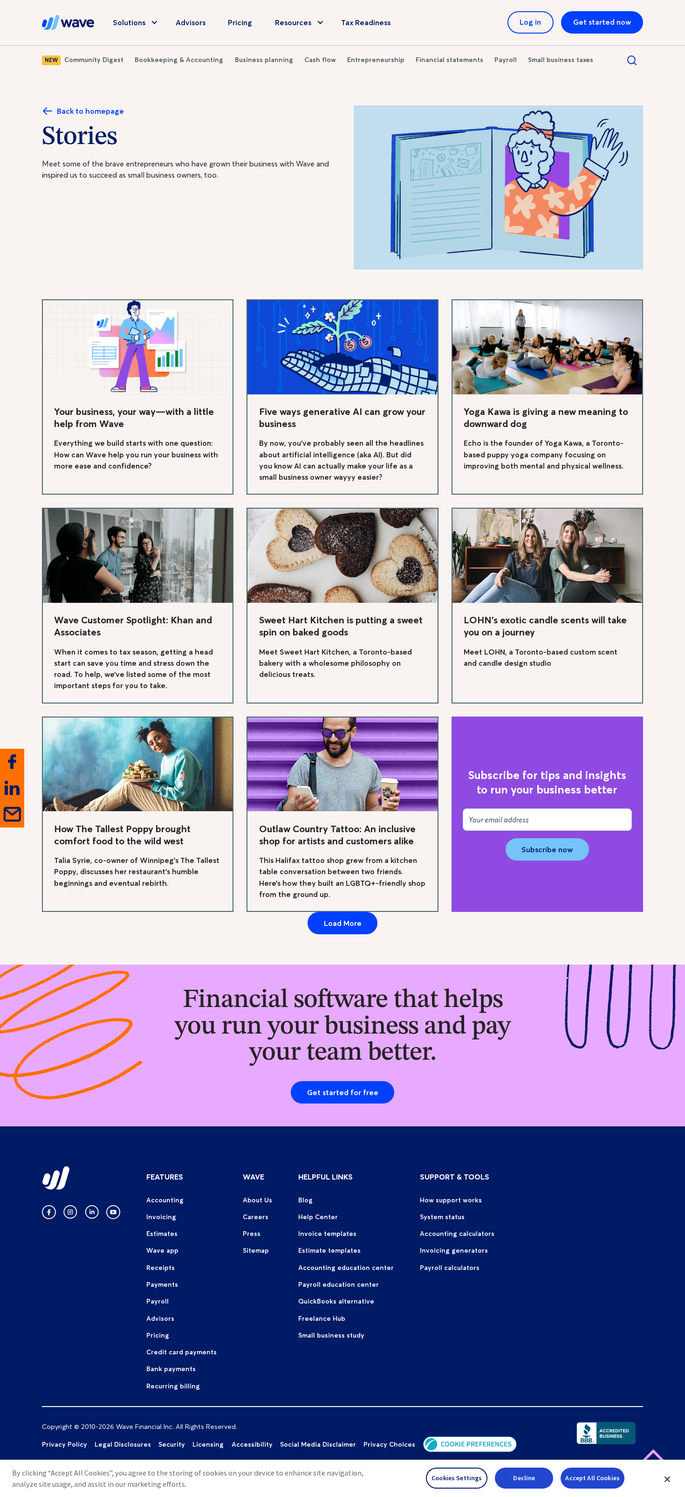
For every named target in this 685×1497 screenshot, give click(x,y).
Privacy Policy (64, 1444)
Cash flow (320, 59)
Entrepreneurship (375, 59)
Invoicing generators (454, 1250)
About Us (257, 1200)
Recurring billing (173, 1386)
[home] (68, 22)
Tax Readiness (365, 22)
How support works (451, 1200)
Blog (305, 1200)
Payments (162, 1284)
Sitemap (256, 1250)
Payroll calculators (450, 1267)
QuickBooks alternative (336, 1301)
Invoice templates (327, 1233)
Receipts (160, 1267)
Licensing (208, 1444)
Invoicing (161, 1217)
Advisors (191, 22)
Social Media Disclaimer (318, 1444)
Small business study (331, 1335)
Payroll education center (338, 1284)
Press (251, 1233)
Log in (530, 22)
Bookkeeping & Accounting (179, 59)
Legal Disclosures (123, 1444)
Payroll (505, 59)
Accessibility (252, 1444)
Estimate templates (329, 1250)
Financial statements (449, 59)
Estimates (162, 1233)
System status (442, 1217)
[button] (667, 1479)
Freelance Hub (321, 1318)
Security (171, 1444)
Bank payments (171, 1369)
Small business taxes (560, 59)
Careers (255, 1217)
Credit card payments (181, 1352)
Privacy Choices (389, 1444)
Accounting (165, 1200)
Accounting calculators (457, 1233)
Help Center (318, 1217)
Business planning (264, 59)
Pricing (240, 22)
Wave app (162, 1250)
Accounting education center (346, 1267)
